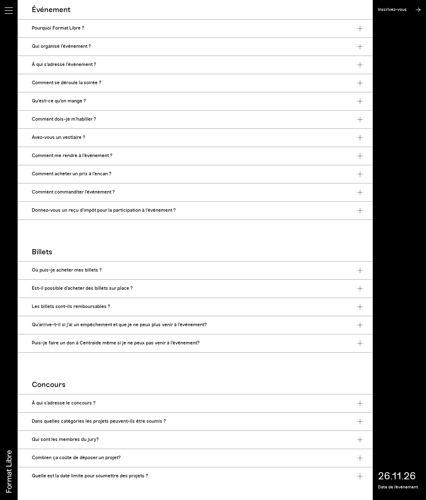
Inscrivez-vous (392, 9)
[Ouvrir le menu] (9, 10)
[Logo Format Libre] (9, 471)
